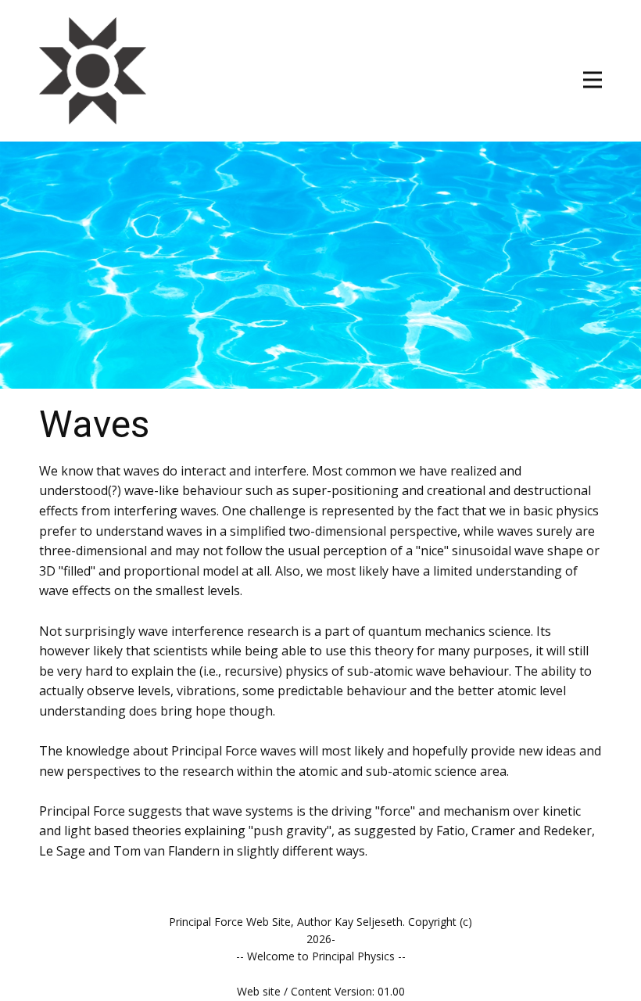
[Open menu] (592, 79)
